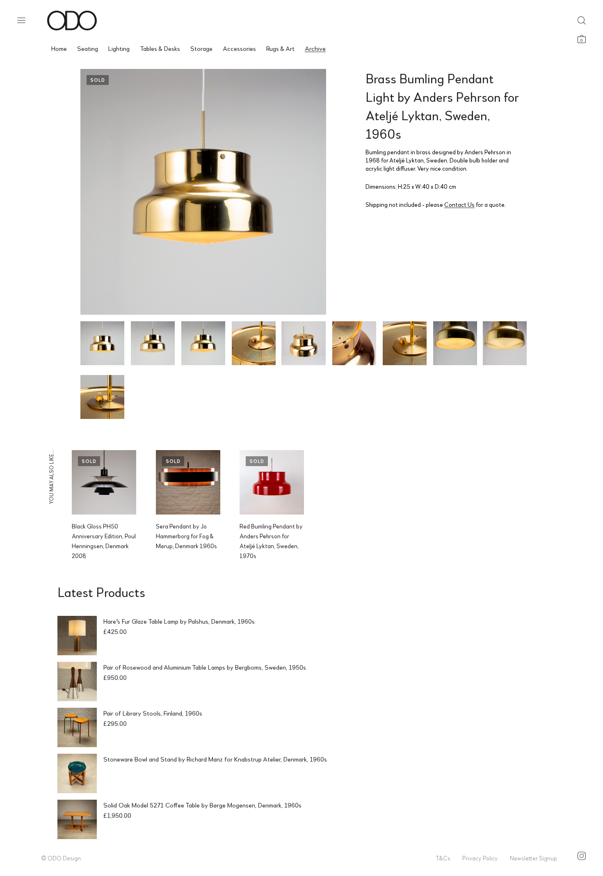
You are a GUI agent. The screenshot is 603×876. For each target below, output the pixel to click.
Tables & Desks (160, 48)
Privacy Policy (480, 858)
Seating (87, 48)
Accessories (239, 48)
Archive (315, 48)
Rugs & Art (280, 48)
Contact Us (459, 204)
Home (59, 48)
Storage (201, 48)
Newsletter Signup (533, 858)
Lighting (119, 48)
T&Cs (443, 858)
